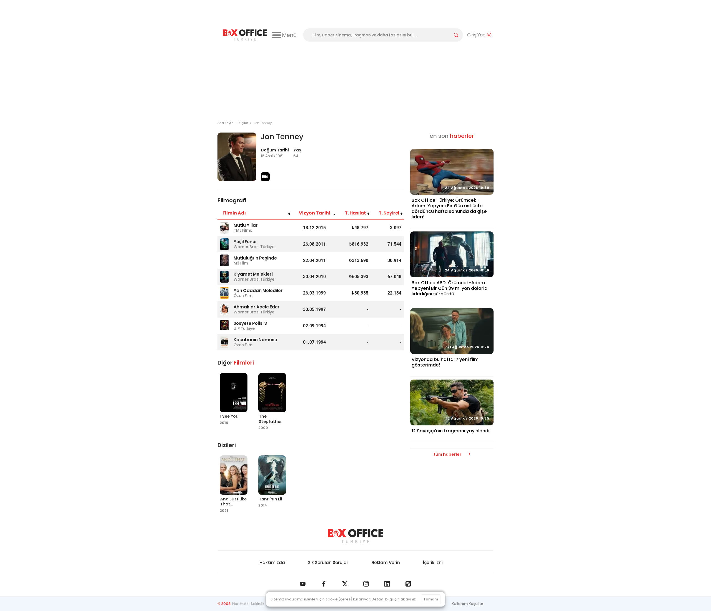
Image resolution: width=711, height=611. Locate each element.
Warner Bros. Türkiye (254, 247)
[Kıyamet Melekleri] (224, 277)
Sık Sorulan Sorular (328, 562)
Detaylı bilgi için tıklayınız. (394, 599)
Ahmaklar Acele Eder (257, 307)
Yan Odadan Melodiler (258, 290)
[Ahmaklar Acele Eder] (224, 309)
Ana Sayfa (225, 123)
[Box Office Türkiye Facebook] (324, 584)
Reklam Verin (386, 562)
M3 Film (241, 263)
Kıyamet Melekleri (253, 274)
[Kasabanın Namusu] (224, 342)
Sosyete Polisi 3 (250, 323)
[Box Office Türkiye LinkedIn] (387, 584)
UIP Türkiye (244, 328)
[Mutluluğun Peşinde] (224, 260)
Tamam (430, 599)
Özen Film (243, 295)
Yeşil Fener (245, 242)
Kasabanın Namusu (255, 340)
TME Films (243, 230)
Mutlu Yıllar (246, 225)
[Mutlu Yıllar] (224, 228)
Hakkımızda (272, 562)
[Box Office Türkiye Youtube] (303, 584)
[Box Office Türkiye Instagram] (366, 584)
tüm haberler (448, 454)
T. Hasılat (355, 213)
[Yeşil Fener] (224, 244)
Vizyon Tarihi (314, 213)
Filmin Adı (234, 213)
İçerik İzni (433, 562)
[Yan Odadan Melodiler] (224, 293)
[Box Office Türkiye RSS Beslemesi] (408, 584)
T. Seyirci (389, 213)
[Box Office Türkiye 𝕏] (345, 584)
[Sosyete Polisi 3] (224, 326)
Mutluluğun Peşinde (255, 258)
